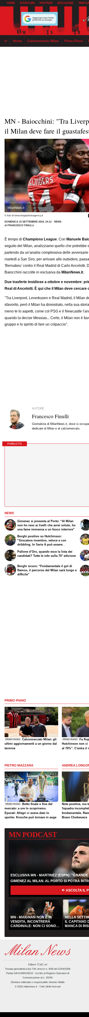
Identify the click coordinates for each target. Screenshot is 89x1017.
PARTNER (46, 3)
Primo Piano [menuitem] (73, 41)
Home (11, 3)
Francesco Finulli (21, 225)
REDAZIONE (65, 3)
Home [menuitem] (17, 41)
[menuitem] (5, 41)
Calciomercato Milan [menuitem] (43, 41)
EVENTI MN (27, 3)
